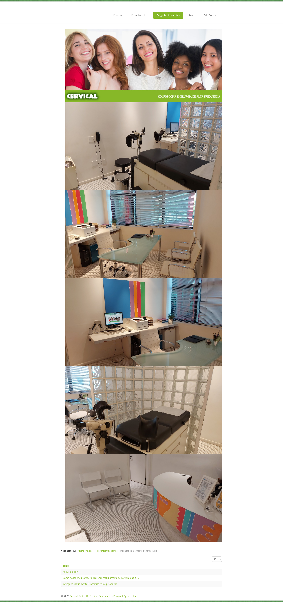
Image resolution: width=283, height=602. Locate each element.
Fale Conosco (211, 15)
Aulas (192, 15)
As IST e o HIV (70, 571)
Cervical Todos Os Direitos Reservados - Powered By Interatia (103, 596)
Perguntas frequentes (168, 15)
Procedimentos (139, 15)
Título (66, 565)
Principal (117, 15)
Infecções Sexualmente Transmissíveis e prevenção (90, 583)
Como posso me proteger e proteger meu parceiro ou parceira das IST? (101, 577)
